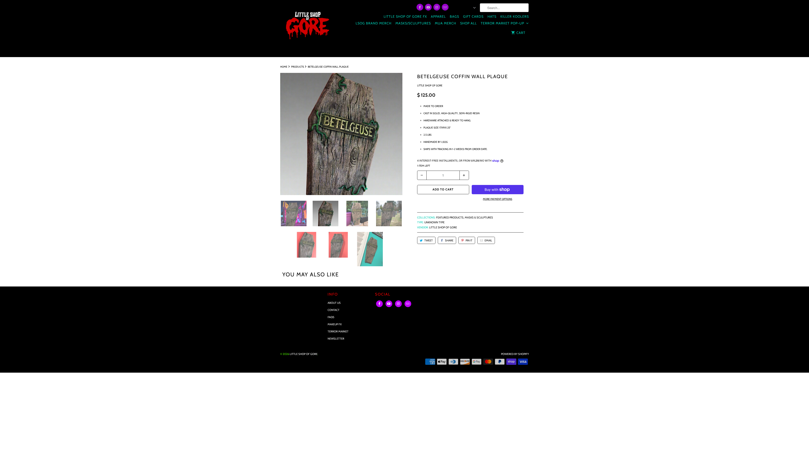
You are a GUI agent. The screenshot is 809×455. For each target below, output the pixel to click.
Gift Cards (473, 17)
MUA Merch (445, 23)
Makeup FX (335, 324)
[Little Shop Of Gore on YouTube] (428, 7)
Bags (454, 17)
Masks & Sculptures (479, 217)
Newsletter (336, 338)
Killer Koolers (514, 17)
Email (488, 240)
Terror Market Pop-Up (503, 23)
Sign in (457, 7)
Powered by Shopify (515, 354)
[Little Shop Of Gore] (307, 28)
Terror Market (338, 331)
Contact (333, 310)
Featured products (449, 217)
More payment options (497, 199)
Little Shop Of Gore (429, 85)
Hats (492, 17)
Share (449, 240)
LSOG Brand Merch (373, 23)
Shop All (468, 23)
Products (297, 66)
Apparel (438, 17)
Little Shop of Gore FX (405, 17)
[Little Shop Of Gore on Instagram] (436, 7)
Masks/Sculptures (413, 23)
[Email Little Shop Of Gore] (445, 7)
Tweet (428, 240)
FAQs (331, 317)
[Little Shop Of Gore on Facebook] (420, 7)
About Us (334, 302)
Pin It (469, 240)
